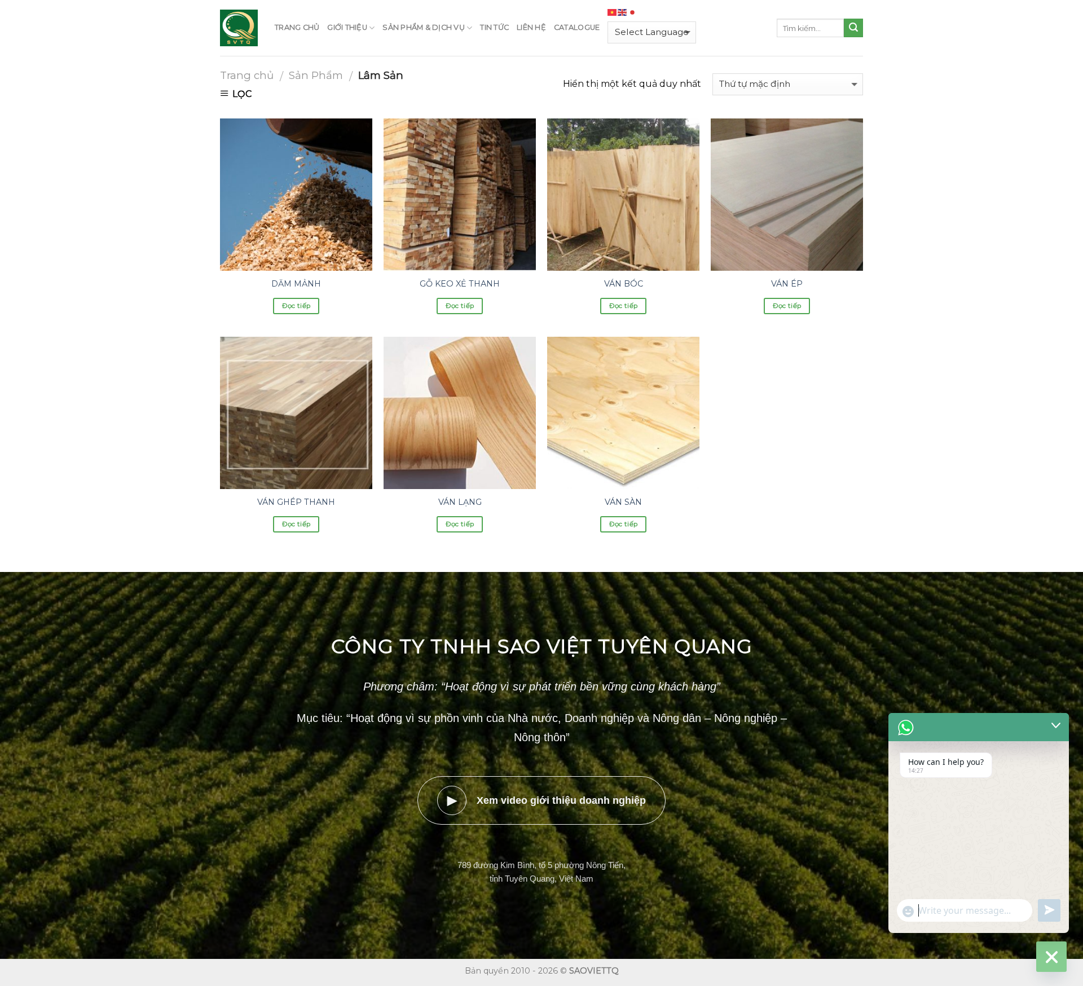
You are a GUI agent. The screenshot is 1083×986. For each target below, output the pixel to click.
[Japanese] (633, 12)
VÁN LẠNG (460, 502)
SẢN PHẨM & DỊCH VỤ (423, 27)
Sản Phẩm (316, 75)
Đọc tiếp (296, 306)
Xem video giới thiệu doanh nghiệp (546, 800)
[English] (623, 12)
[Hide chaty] (1051, 956)
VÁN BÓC (623, 284)
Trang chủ (247, 75)
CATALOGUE (577, 27)
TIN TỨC (494, 27)
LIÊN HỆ (531, 27)
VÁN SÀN (623, 502)
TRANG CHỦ (297, 27)
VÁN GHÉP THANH (296, 502)
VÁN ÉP (787, 284)
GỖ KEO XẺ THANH (460, 284)
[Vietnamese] (612, 12)
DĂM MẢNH (296, 284)
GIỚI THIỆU (347, 27)
